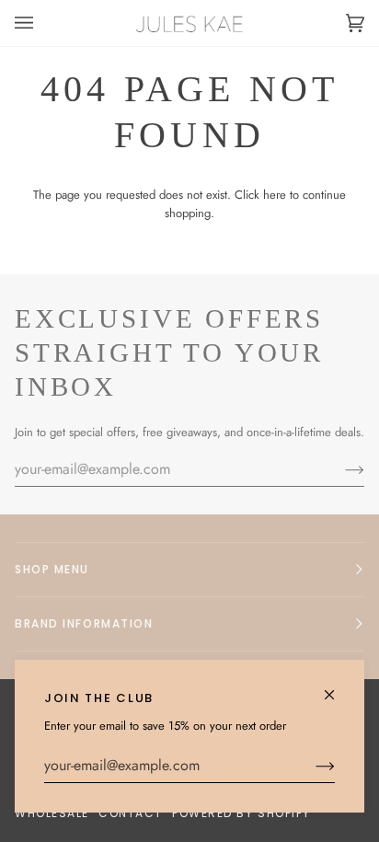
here (274, 194)
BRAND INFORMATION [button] (84, 623)
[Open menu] (42, 23)
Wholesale (52, 813)
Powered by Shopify (241, 813)
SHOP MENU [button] (52, 569)
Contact (130, 813)
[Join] (310, 765)
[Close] (337, 687)
